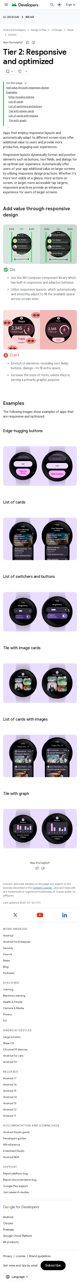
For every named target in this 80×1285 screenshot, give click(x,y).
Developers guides (14, 1138)
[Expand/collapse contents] (25, 83)
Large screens (11, 1037)
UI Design (11, 17)
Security (8, 948)
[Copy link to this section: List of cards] (29, 502)
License (20, 1256)
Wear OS (8, 1043)
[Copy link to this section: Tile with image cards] (44, 648)
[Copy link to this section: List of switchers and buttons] (59, 577)
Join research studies (16, 1192)
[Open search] (52, 4)
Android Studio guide (16, 1132)
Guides (12, 34)
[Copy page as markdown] (20, 71)
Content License (42, 887)
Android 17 (10, 1078)
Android (8, 935)
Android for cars (13, 1055)
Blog (6, 966)
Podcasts (8, 973)
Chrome (8, 1223)
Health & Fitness (12, 1002)
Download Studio (13, 1151)
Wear (29, 17)
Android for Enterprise (16, 942)
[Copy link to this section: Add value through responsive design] (22, 215)
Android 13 (9, 1103)
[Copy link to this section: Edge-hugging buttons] (46, 431)
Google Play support (15, 1186)
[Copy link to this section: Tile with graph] (33, 794)
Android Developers (14, 30)
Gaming (8, 989)
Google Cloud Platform (17, 1236)
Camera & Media (13, 1008)
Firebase (8, 1229)
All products (11, 1242)
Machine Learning (14, 995)
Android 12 (10, 1109)
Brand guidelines (39, 1256)
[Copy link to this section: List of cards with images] (52, 719)
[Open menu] (6, 4)
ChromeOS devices (15, 1049)
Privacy (7, 1014)
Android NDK (11, 1157)
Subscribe (53, 1265)
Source (7, 954)
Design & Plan (38, 30)
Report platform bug (15, 1173)
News (6, 960)
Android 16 (10, 1084)
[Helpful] (27, 42)
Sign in (70, 4)
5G (5, 1020)
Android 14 (10, 1097)
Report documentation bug (20, 1179)
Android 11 (9, 1115)
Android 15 (10, 1091)
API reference (11, 1144)
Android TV (10, 1062)
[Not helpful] (33, 42)
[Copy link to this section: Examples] (28, 403)
